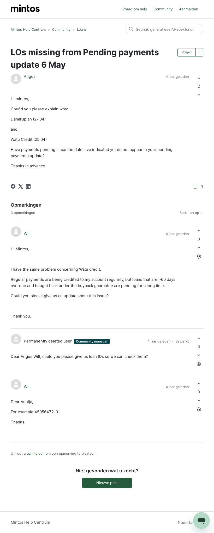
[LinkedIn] (28, 186)
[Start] (25, 9)
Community (163, 9)
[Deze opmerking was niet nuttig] (198, 247)
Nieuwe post (107, 482)
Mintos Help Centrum (28, 29)
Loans (82, 29)
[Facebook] (13, 186)
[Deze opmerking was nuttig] (198, 231)
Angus (29, 76)
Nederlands (189, 522)
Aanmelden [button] (188, 9)
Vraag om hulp (134, 9)
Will (27, 233)
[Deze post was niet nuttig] (198, 94)
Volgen (187, 52)
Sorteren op (190, 213)
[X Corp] (20, 186)
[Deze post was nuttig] (198, 78)
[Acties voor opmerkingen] (198, 256)
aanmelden (36, 453)
